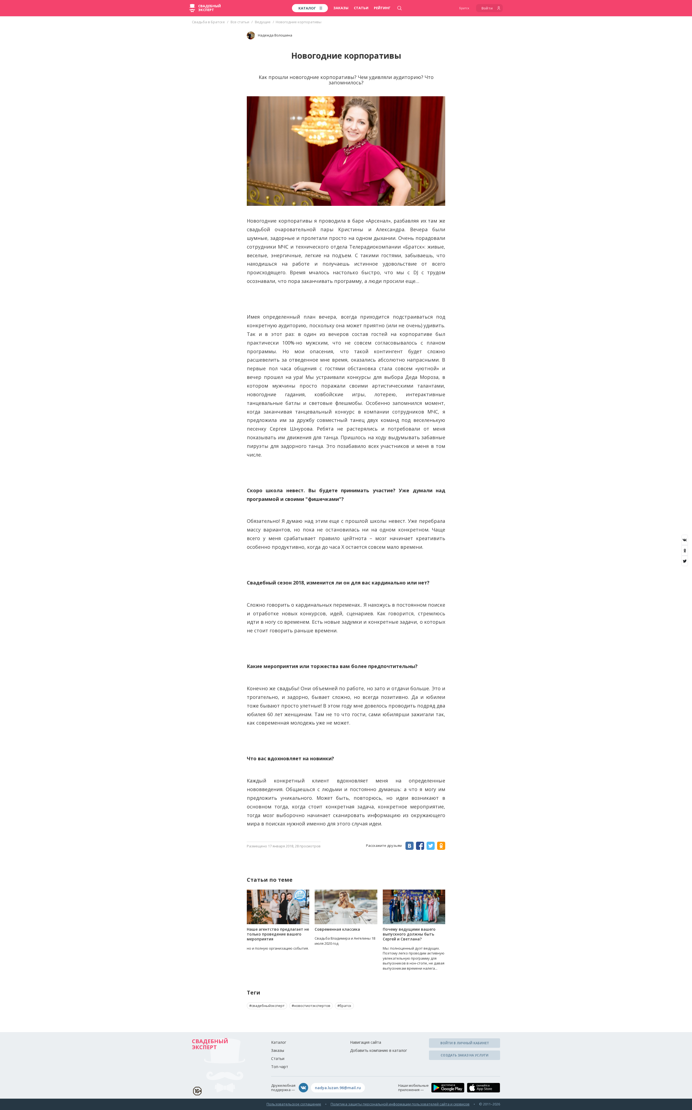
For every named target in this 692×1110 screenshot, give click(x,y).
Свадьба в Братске (208, 21)
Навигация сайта (365, 1042)
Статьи (361, 7)
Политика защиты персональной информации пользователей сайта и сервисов (400, 1104)
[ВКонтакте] (684, 540)
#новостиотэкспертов (311, 1005)
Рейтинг (382, 7)
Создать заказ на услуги (464, 1055)
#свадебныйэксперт (267, 1005)
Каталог (278, 1042)
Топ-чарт (279, 1066)
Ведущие (263, 21)
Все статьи (240, 21)
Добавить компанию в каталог (378, 1050)
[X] (684, 561)
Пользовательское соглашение (294, 1104)
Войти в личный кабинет (464, 1043)
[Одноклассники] (684, 550)
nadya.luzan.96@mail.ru (338, 1087)
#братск (344, 1005)
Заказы (340, 7)
